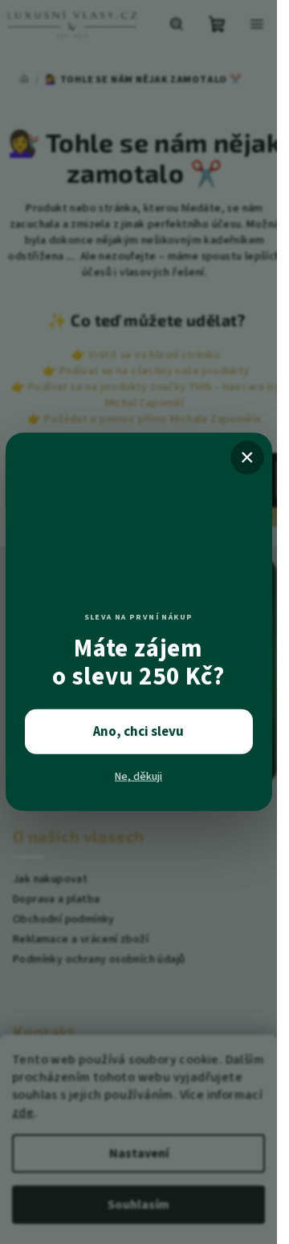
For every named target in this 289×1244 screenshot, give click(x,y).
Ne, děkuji (138, 777)
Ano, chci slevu (138, 731)
